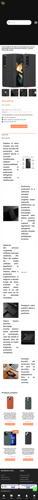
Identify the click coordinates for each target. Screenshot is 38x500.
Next (35, 92)
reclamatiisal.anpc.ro (5, 491)
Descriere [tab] (5, 135)
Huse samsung (15, 112)
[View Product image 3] (23, 92)
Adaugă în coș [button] (9, 424)
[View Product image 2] (14, 92)
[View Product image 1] (5, 92)
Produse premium (26, 112)
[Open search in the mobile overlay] (19, 22)
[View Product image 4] (32, 92)
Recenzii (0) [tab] (6, 138)
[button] (35, 22)
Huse (9, 112)
